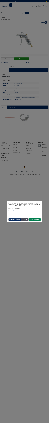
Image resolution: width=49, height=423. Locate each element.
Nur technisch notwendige (14, 219)
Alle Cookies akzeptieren (35, 219)
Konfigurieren (25, 219)
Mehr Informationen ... (12, 210)
